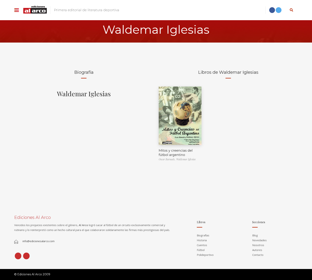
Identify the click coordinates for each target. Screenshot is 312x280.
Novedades (259, 240)
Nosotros (258, 245)
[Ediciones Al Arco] (35, 10)
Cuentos (202, 245)
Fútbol (201, 250)
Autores (257, 250)
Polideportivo (205, 255)
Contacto (257, 255)
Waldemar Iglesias (84, 93)
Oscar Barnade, (167, 159)
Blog (255, 235)
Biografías (203, 235)
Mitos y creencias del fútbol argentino (176, 153)
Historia (202, 240)
